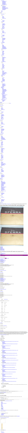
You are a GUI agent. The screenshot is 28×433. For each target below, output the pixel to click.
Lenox (3, 54)
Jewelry (2, 81)
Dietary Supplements (4, 57)
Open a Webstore (3, 4)
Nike (2, 27)
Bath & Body (2, 148)
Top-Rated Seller (1, 259)
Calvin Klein (3, 39)
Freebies (2, 194)
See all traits (1, 322)
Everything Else (3, 93)
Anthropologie (3, 23)
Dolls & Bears (3, 92)
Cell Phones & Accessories (4, 90)
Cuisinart (3, 51)
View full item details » (2, 262)
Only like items (4, 386)
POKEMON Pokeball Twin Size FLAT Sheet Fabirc (7, 376)
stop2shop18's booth (2, 260)
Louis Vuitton (3, 79)
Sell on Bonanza (2, 0)
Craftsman (2, 141)
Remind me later (3, 258)
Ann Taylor (3, 77)
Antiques (3, 71)
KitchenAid (3, 53)
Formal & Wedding (4, 18)
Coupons (2, 87)
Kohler (2, 144)
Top (2, 202)
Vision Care (2, 152)
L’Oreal (3, 66)
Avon (1, 154)
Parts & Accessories (4, 95)
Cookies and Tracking (3, 413)
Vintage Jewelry (3, 85)
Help (1, 404)
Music (2, 94)
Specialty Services (4, 96)
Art (2, 70)
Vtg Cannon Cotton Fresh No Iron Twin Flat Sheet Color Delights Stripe (8, 367)
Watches (3, 86)
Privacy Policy (2, 414)
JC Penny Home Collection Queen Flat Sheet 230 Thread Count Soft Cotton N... (9, 381)
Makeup (3, 59)
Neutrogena (3, 67)
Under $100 (3, 20)
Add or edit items (3, 1)
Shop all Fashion (2, 21)
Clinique (3, 64)
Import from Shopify (4, 3)
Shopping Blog (5, 403)
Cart (1, 11)
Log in (1, 10)
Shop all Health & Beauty (3, 61)
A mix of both (4, 385)
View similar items (4, 343)
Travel (1, 190)
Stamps (3, 74)
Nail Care (2, 151)
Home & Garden (2, 42)
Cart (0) (2, 196)
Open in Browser (2, 432)
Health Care (2, 150)
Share (5, 258)
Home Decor (3, 46)
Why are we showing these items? (3, 334)
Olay (1, 158)
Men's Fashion (2, 28)
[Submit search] (5, 203)
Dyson (3, 52)
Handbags (2, 75)
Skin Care (3, 60)
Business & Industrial (4, 89)
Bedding (3, 45)
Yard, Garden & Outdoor (4, 48)
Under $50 (3, 35)
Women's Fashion (1, 105)
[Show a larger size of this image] (1, 246)
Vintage (3, 32)
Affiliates (2, 402)
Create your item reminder (2, 400)
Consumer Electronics (4, 91)
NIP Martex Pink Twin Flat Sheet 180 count (6, 348)
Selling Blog (2, 403)
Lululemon (3, 26)
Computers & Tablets (3, 183)
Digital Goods (2, 184)
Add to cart (1, 254)
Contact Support (2, 200)
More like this (8, 258)
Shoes (2, 31)
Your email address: (2, 397)
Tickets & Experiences (4, 97)
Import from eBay (3, 2)
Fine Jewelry (3, 84)
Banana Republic (3, 24)
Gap (2, 25)
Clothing (3, 16)
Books (1, 181)
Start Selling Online (3, 199)
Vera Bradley (3, 80)
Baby (2, 88)
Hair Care (3, 58)
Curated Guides (2, 193)
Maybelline (2, 157)
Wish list (1, 258)
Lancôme (2, 156)
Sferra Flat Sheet (1, 272)
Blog (1, 201)
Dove (1, 155)
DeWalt (2, 142)
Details (8, 264)
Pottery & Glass (3, 73)
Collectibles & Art (2, 68)
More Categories (1, 178)
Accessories (3, 17)
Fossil (2, 78)
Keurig (2, 143)
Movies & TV (2, 185)
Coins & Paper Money (4, 72)
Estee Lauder (3, 65)
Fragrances (2, 149)
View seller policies (5, 325)
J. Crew (3, 40)
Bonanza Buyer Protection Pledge (3, 270)
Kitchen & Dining (4, 47)
